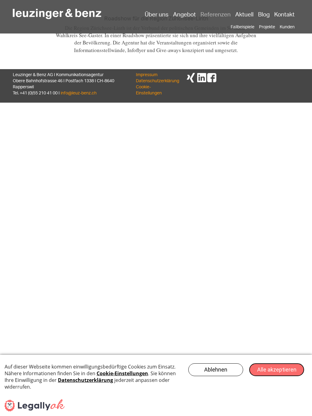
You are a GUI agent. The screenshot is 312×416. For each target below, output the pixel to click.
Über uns (156, 14)
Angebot (184, 14)
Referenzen (215, 14)
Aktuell (244, 14)
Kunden (287, 27)
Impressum (147, 75)
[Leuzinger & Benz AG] (57, 11)
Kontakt (284, 14)
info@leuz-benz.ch (79, 93)
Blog (264, 14)
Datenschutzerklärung (157, 81)
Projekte (267, 27)
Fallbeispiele (242, 27)
